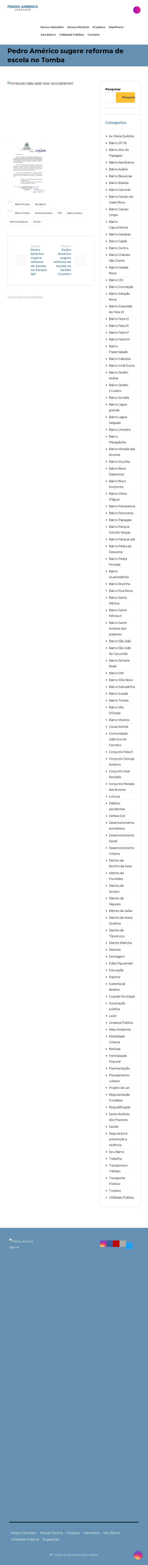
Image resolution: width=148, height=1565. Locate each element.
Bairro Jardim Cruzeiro (118, 388)
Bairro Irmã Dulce (122, 365)
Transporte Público (117, 1181)
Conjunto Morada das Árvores (121, 786)
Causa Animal (118, 726)
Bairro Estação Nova (119, 296)
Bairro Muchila (119, 461)
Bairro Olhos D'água (118, 496)
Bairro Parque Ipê (122, 539)
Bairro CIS (116, 280)
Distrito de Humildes (116, 876)
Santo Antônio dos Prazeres (119, 1117)
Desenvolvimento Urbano (121, 850)
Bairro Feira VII (119, 339)
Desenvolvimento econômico (121, 825)
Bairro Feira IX (119, 325)
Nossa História (51, 1533)
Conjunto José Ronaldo (119, 774)
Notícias (114, 1049)
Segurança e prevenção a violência (118, 1139)
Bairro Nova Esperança (117, 471)
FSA (60, 213)
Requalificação (119, 1107)
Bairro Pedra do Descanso (120, 549)
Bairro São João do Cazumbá (120, 650)
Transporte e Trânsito (118, 1168)
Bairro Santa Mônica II (118, 613)
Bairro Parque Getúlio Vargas (119, 529)
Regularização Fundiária (119, 1097)
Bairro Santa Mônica (118, 600)
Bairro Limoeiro (120, 429)
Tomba (37, 221)
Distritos (115, 949)
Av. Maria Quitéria (121, 136)
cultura (114, 796)
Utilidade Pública (121, 1197)
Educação (116, 970)
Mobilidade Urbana (117, 1039)
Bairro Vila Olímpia (116, 710)
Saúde (113, 1126)
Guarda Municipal (122, 996)
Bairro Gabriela (119, 359)
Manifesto (92, 1533)
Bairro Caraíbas (119, 234)
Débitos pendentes (117, 806)
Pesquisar (113, 89)
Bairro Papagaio (120, 520)
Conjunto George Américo (121, 761)
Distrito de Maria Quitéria (120, 920)
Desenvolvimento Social (121, 838)
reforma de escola (19, 221)
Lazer (113, 1016)
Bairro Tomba (22, 204)
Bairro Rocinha (119, 584)
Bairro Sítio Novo (121, 680)
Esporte (114, 977)
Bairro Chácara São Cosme (119, 257)
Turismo (115, 1190)
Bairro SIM (116, 673)
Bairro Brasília (119, 183)
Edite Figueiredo (121, 963)
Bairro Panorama (121, 513)
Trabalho (115, 1158)
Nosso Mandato (23, 1533)
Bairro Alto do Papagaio (119, 152)
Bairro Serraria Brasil (119, 663)
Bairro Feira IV (119, 319)
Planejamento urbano (119, 1078)
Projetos (73, 1533)
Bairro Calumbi (119, 190)
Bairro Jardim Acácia (118, 375)
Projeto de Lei (119, 1088)
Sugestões (51, 1539)
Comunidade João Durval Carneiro (118, 739)
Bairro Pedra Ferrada (118, 561)
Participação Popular (118, 1058)
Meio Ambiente (120, 1029)
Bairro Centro (119, 248)
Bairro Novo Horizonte (117, 484)
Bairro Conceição (121, 287)
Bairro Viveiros (119, 720)
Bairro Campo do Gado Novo (121, 199)
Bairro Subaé (118, 693)
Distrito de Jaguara (116, 901)
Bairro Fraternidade (118, 349)
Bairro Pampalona (122, 506)
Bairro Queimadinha (119, 574)
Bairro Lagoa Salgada (118, 420)
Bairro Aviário (118, 169)
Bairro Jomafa (119, 397)
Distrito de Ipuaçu (116, 888)
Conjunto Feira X (121, 752)
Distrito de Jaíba (120, 911)
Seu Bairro (40, 204)
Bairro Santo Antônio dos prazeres (118, 628)
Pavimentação (119, 1068)
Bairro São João (120, 641)
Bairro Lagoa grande (118, 407)
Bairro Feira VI (119, 332)
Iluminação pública (117, 1006)
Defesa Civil (117, 816)
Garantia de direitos (117, 986)
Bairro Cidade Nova (118, 270)
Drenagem (117, 956)
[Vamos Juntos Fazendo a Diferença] (22, 8)
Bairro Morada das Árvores (122, 452)
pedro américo (74, 213)
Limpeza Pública (121, 1022)
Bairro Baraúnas (120, 176)
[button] (103, 1243)
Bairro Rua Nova (120, 591)
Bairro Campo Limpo (119, 212)
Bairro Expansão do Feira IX (120, 309)
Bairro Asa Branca (121, 162)
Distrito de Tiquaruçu (117, 933)
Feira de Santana (43, 213)
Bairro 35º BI (118, 143)
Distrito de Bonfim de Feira (120, 863)
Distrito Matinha (120, 943)
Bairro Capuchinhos (118, 224)
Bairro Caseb (118, 241)
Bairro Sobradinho (122, 687)
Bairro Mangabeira (117, 439)
